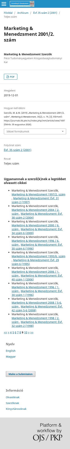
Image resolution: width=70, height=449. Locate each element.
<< (5, 332)
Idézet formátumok (18, 131)
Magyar (11, 356)
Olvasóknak (12, 397)
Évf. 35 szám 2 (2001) (45, 12)
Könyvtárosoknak (16, 409)
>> (31, 332)
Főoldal (8, 12)
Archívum (22, 12)
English (11, 351)
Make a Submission (21, 374)
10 (25, 332)
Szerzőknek (12, 403)
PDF (12, 76)
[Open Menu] (4, 4)
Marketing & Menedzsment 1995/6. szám (38, 256)
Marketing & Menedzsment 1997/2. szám (38, 194)
